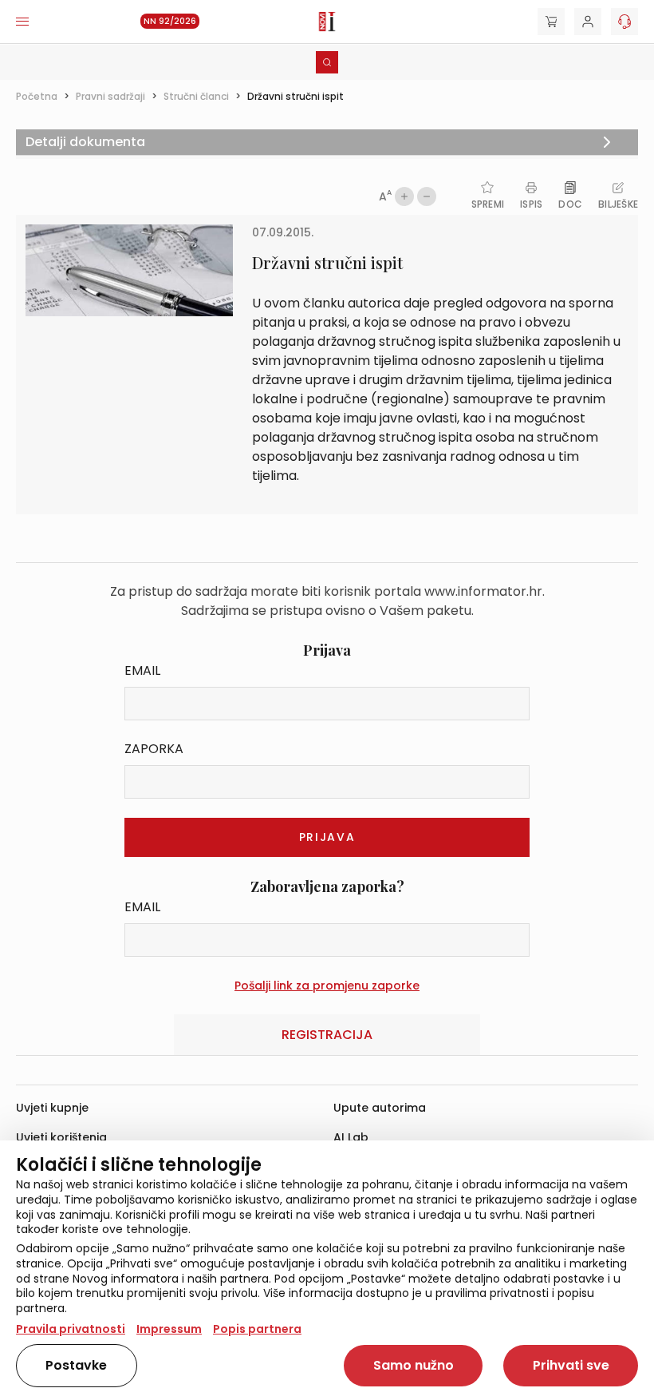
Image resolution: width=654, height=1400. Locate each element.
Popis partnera (257, 1329)
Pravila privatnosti (70, 1329)
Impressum (169, 1329)
